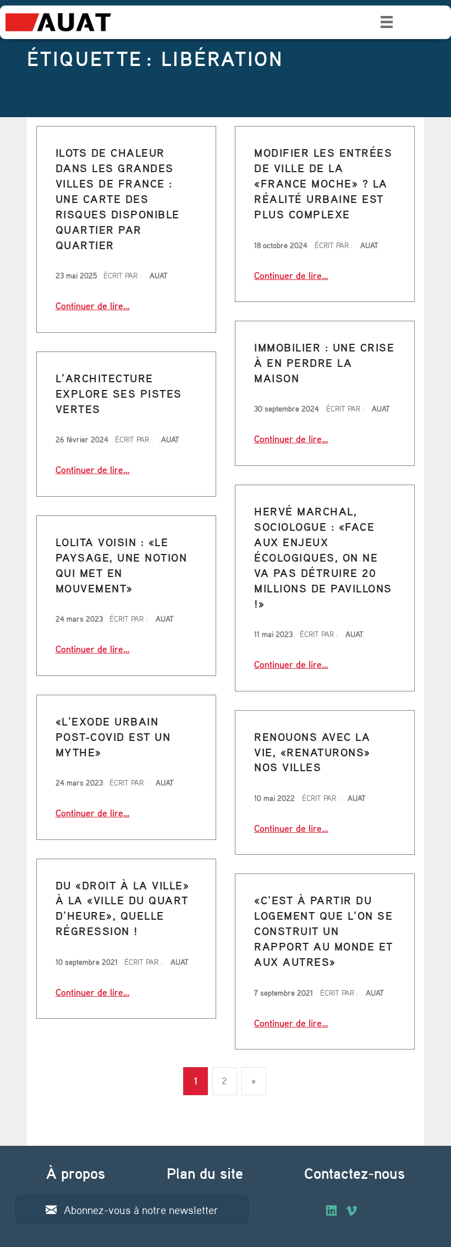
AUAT (159, 275)
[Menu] (386, 22)
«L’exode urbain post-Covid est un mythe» (113, 737)
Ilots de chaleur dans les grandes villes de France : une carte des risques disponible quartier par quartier (118, 199)
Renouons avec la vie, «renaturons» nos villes (312, 752)
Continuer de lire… (93, 305)
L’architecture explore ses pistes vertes (119, 393)
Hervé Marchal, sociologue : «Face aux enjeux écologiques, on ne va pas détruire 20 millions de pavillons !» (323, 557)
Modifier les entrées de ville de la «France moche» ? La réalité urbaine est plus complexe (323, 183)
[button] (132, 1209)
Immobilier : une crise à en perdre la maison (324, 362)
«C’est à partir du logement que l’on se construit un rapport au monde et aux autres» (323, 931)
